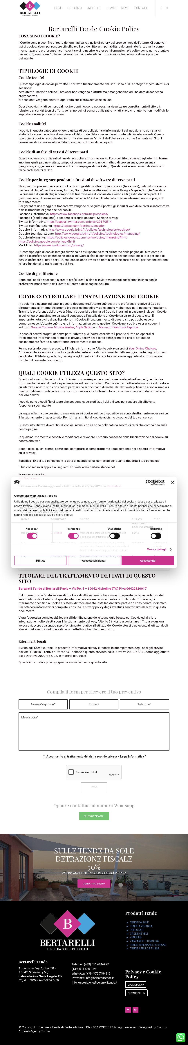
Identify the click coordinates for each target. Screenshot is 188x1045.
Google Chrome (42, 327)
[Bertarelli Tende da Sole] (30, 8)
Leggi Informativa (132, 757)
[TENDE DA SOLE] (127, 922)
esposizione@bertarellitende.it (97, 982)
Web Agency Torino (37, 1031)
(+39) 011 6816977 (96, 964)
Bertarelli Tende (33, 961)
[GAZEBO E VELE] (127, 934)
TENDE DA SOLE (139, 922)
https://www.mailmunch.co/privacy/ (59, 245)
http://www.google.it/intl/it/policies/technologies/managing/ (97, 233)
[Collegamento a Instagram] (166, 8)
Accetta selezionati (94, 560)
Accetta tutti (148, 560)
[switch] (73, 536)
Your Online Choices (142, 348)
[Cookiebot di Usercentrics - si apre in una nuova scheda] (148, 482)
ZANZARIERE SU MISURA (144, 941)
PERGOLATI (136, 930)
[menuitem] (58, 8)
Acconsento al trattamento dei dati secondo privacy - (96, 757)
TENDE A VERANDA (141, 926)
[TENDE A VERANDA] (127, 926)
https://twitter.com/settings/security (78, 225)
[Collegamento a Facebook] (161, 8)
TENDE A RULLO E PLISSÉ (144, 949)
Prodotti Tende (141, 913)
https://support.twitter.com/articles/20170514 (79, 221)
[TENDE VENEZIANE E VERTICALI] (127, 945)
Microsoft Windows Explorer (118, 327)
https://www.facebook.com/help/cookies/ (79, 214)
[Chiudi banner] (172, 482)
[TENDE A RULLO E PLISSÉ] (127, 949)
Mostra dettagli (157, 549)
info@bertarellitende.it (100, 978)
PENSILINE (136, 937)
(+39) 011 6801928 (84, 969)
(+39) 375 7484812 (98, 973)
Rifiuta (40, 560)
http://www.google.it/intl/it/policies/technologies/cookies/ (89, 229)
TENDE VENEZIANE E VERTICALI (148, 945)
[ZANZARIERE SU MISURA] (127, 941)
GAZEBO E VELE (139, 934)
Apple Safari (84, 327)
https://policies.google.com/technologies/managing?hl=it (87, 237)
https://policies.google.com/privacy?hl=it (47, 241)
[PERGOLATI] (127, 930)
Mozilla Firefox (64, 327)
